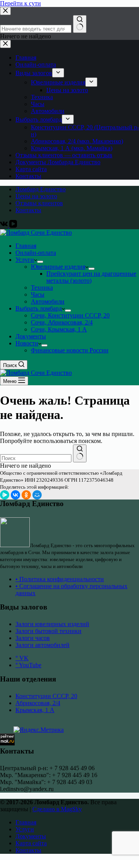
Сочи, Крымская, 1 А (59, 329)
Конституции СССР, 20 (46, 696)
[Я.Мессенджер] (4, 495)
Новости (26, 343)
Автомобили (47, 301)
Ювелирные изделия (58, 266)
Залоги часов (32, 638)
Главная (25, 245)
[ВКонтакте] (15, 495)
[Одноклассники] (26, 495)
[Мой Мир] (37, 495)
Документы (30, 336)
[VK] (4, 225)
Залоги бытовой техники (48, 631)
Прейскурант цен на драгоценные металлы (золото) (91, 277)
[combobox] (35, 458)
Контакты (28, 210)
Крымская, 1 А (34, 710)
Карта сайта (31, 843)
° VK (22, 658)
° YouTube (28, 665)
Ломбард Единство (40, 189)
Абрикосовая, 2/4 (37, 703)
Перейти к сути (20, 3)
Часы (37, 294)
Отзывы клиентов (39, 203)
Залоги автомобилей (42, 645)
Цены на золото (36, 196)
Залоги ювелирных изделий (52, 624)
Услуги (24, 259)
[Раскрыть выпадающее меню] (40, 262)
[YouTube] (13, 225)
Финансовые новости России (69, 350)
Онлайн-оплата (35, 252)
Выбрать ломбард (38, 308)
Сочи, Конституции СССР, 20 (70, 315)
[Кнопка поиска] (79, 453)
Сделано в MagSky (57, 809)
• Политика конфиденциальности (59, 579)
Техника (42, 287)
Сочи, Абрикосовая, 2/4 (62, 322)
